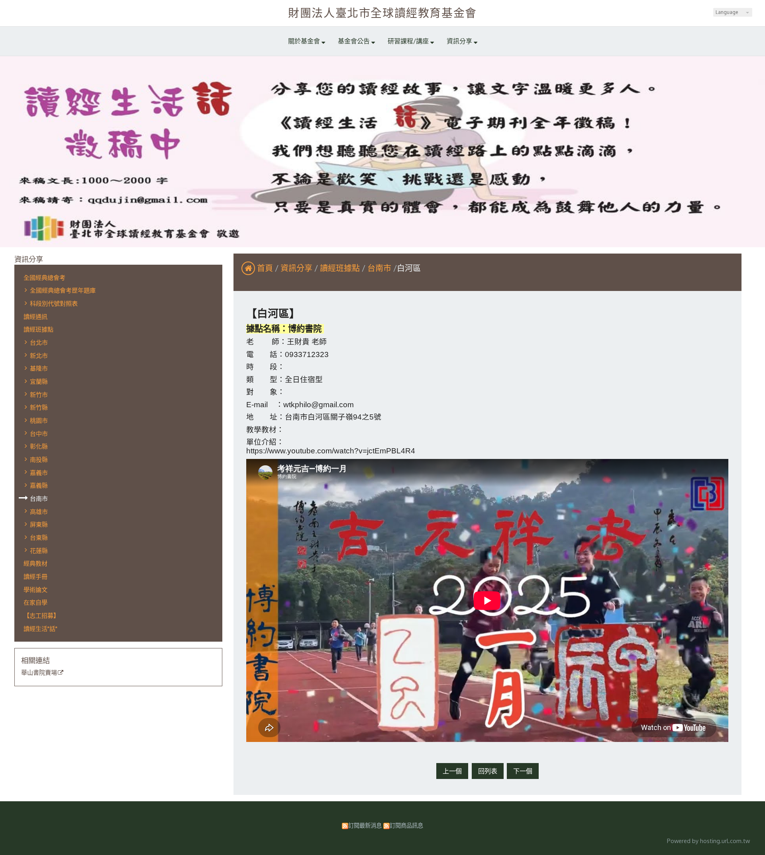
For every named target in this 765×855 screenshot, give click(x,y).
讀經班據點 (38, 329)
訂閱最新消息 (365, 825)
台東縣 (39, 537)
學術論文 (35, 589)
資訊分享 (297, 268)
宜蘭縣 (39, 381)
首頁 (265, 268)
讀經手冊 (35, 576)
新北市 (39, 355)
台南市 (39, 498)
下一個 (522, 771)
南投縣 (39, 459)
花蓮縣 (39, 550)
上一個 (452, 771)
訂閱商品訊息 (406, 825)
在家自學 (35, 602)
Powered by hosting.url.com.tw (708, 840)
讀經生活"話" (40, 628)
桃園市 (39, 420)
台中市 (39, 433)
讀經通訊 (35, 316)
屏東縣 (39, 524)
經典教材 (35, 563)
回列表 (487, 771)
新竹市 (39, 394)
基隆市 (39, 368)
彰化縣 (39, 446)
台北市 (39, 342)
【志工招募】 (41, 615)
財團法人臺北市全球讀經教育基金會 (382, 13)
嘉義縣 (39, 485)
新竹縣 (39, 407)
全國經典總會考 (44, 277)
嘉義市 (39, 472)
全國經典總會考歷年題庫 (63, 290)
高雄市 (39, 511)
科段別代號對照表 (54, 303)
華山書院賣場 (39, 672)
